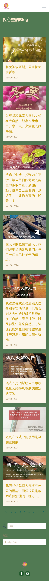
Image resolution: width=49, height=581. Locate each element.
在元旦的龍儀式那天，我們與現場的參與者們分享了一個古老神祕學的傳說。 (23, 252)
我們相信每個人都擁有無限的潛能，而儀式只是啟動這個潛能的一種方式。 (23, 490)
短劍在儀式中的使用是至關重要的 (23, 439)
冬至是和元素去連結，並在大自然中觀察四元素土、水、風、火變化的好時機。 (23, 123)
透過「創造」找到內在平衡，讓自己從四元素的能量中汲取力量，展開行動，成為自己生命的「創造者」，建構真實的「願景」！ (23, 187)
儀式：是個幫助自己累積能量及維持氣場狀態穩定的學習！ (23, 388)
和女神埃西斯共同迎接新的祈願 (23, 69)
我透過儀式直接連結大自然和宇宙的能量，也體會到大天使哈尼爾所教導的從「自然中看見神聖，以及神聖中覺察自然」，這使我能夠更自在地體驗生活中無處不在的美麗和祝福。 (23, 321)
